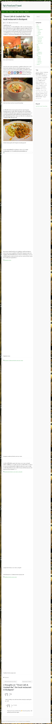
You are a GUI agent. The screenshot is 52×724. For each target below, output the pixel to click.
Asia (15, 11)
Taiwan (38, 47)
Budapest (44, 75)
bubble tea (40, 75)
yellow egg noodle (38, 98)
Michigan (39, 59)
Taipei (45, 90)
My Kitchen (40, 40)
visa (42, 95)
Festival (44, 78)
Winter (45, 95)
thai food (38, 93)
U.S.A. (45, 93)
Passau (41, 85)
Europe (21, 11)
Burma (38, 26)
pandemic (37, 85)
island (37, 82)
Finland (37, 80)
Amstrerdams (40, 29)
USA (18, 11)
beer (44, 74)
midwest (38, 83)
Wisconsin (39, 62)
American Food (40, 37)
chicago (37, 78)
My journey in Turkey (27, 681)
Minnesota (39, 61)
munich (42, 83)
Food (7, 11)
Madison (39, 58)
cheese (39, 77)
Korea (38, 46)
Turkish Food (40, 43)
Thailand (11, 11)
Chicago (39, 56)
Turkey (38, 50)
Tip (5, 22)
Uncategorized (39, 53)
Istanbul (41, 82)
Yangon (44, 96)
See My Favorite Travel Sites (41, 106)
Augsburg (46, 72)
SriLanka (42, 90)
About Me (27, 11)
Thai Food (39, 41)
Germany (39, 32)
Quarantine (45, 85)
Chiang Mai (44, 77)
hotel (39, 80)
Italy (37, 44)
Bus (36, 77)
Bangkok (39, 74)
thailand (42, 93)
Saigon (38, 88)
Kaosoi (44, 82)
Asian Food (40, 38)
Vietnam (38, 64)
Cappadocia (40, 52)
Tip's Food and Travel (12, 5)
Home (3, 11)
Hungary (16, 22)
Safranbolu (43, 87)
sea (42, 88)
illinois (43, 80)
